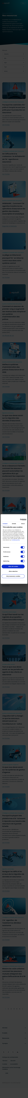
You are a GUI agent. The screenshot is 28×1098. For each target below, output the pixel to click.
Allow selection (13, 571)
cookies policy (15, 540)
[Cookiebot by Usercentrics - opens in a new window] (20, 520)
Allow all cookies (13, 566)
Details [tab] (14, 523)
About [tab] (23, 523)
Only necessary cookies (13, 576)
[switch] (21, 552)
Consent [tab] (5, 523)
